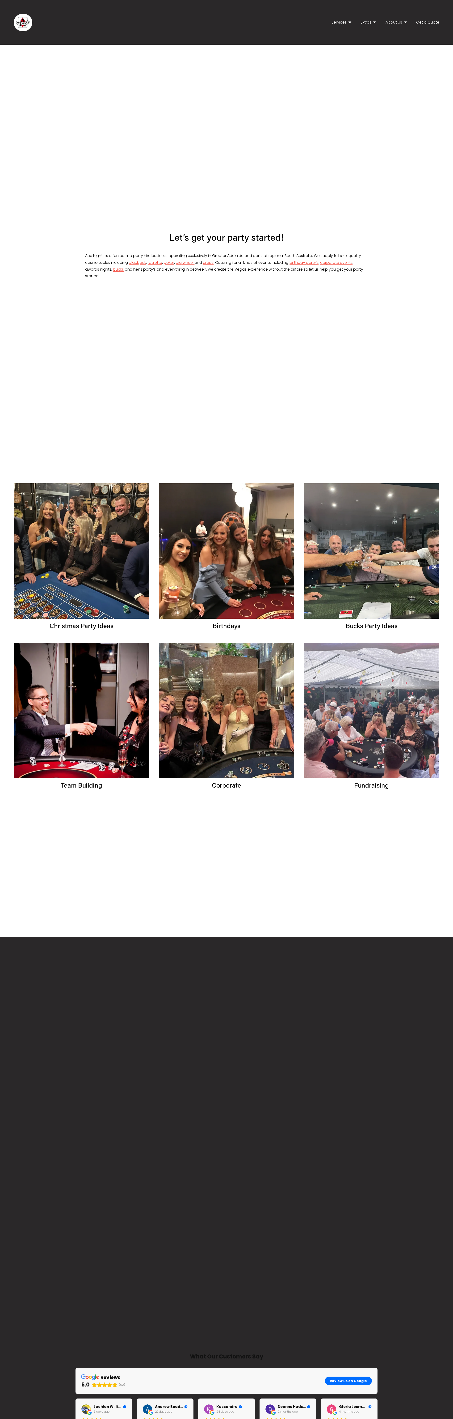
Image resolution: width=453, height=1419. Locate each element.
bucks (118, 269)
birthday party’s (304, 262)
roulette (155, 262)
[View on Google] (86, 1409)
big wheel (185, 262)
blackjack (137, 262)
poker (169, 262)
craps (208, 262)
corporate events (336, 262)
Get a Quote (427, 22)
